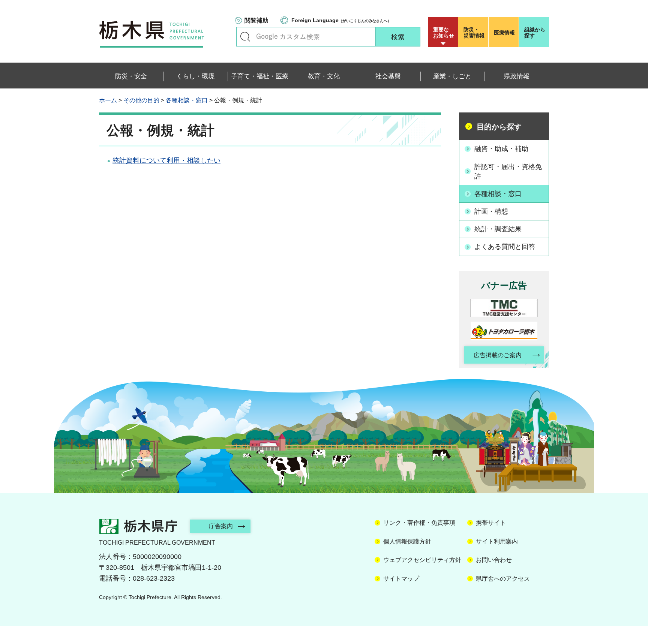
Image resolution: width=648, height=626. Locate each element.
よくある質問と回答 (504, 246)
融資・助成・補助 (501, 149)
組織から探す (534, 33)
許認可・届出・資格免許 (508, 171)
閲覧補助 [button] (256, 20)
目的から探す (499, 127)
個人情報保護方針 (407, 541)
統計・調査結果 (498, 229)
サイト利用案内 (497, 541)
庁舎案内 (221, 526)
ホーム (108, 100)
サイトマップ (401, 578)
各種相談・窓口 (187, 100)
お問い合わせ (494, 560)
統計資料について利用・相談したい (166, 160)
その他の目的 (141, 100)
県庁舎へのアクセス (503, 578)
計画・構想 (491, 211)
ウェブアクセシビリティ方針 (422, 560)
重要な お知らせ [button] (443, 33)
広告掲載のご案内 (498, 355)
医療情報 (504, 33)
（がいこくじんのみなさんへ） (341, 20)
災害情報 (474, 33)
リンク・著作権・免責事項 (419, 523)
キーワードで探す (245, 37)
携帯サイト (491, 523)
